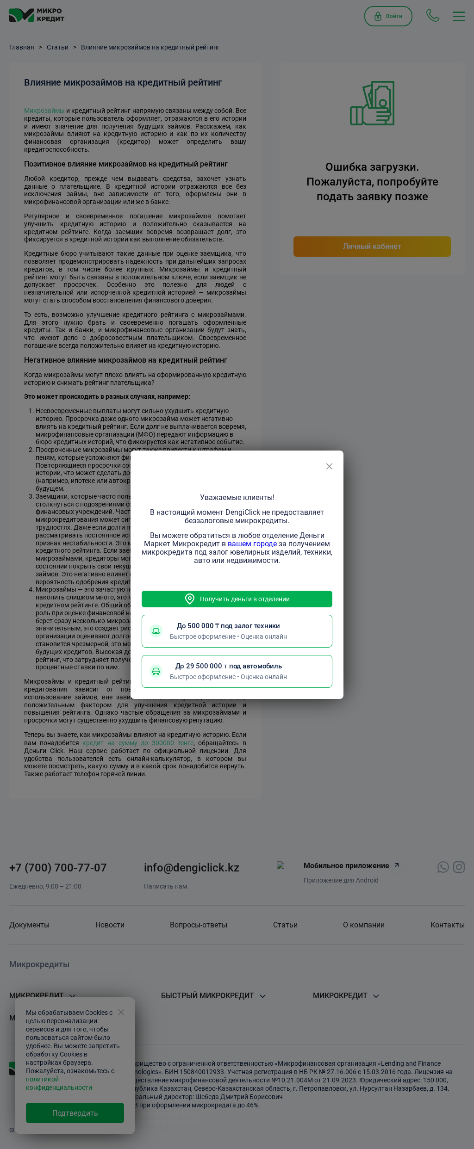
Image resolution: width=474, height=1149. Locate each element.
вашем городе (252, 543)
